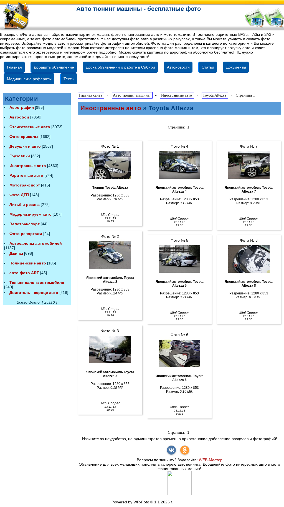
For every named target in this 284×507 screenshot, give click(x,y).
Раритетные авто (26, 175)
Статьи (208, 67)
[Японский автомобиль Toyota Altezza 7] (249, 165)
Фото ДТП (19, 195)
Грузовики (19, 156)
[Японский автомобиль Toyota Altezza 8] (249, 259)
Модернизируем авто (30, 214)
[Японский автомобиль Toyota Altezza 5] (179, 259)
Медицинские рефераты (29, 79)
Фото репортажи (25, 233)
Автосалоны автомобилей (35, 243)
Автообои (19, 117)
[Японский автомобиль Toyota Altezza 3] (110, 349)
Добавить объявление (54, 67)
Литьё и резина (24, 204)
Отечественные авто (29, 127)
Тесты (69, 79)
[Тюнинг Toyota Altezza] (110, 165)
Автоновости (178, 67)
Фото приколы (23, 136)
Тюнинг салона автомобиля (36, 282)
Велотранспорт (24, 224)
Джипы (16, 253)
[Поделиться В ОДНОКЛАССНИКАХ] (184, 450)
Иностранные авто (27, 165)
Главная (14, 67)
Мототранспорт (24, 185)
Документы (236, 67)
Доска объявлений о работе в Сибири (120, 67)
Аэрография (21, 107)
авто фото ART (24, 273)
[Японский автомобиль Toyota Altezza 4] (179, 165)
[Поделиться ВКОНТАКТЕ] (171, 450)
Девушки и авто (25, 146)
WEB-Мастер (210, 460)
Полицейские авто (27, 263)
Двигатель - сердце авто (33, 292)
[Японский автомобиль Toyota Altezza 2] (110, 255)
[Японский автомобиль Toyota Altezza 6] (179, 353)
